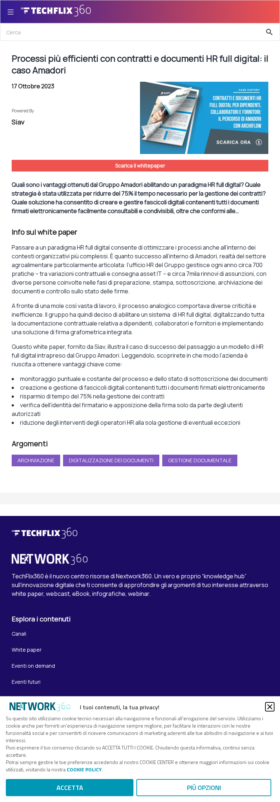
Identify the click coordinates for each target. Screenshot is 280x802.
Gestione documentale (200, 460)
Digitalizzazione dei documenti (111, 460)
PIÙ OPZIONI (204, 788)
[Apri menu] (10, 11)
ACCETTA (70, 788)
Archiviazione (36, 460)
